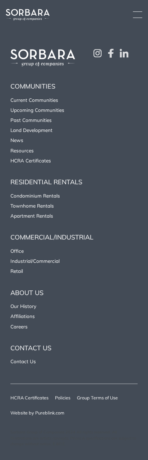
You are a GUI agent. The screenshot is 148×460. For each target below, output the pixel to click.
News (16, 140)
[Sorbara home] (28, 14)
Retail (16, 271)
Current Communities (34, 100)
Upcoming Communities (37, 110)
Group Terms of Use (97, 397)
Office (17, 251)
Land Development (31, 130)
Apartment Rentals (31, 216)
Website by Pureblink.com (37, 413)
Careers (19, 326)
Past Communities (31, 120)
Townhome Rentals (32, 206)
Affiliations (22, 316)
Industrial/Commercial (35, 261)
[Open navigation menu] (137, 14)
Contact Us (23, 361)
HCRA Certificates (30, 160)
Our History (23, 306)
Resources (22, 150)
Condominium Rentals (35, 196)
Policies (62, 397)
